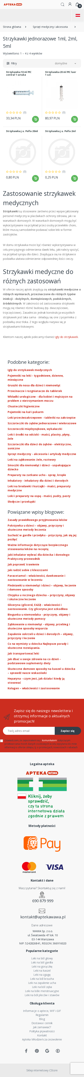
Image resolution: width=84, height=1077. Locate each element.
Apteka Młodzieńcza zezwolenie (42, 1039)
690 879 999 (42, 900)
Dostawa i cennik (42, 1023)
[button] (62, 4)
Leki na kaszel (42, 970)
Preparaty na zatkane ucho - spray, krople (37, 475)
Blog (42, 1019)
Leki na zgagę (41, 974)
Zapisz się (67, 731)
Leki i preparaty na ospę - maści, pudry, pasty (39, 496)
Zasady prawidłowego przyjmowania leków (37, 520)
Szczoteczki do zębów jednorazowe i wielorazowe (42, 423)
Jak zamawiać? (42, 1027)
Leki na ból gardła (42, 962)
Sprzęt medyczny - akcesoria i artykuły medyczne (42, 454)
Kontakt (42, 1035)
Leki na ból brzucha (42, 979)
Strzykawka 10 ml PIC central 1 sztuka (18, 73)
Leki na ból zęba (42, 987)
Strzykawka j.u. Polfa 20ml (22, 131)
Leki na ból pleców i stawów (42, 995)
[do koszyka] (35, 119)
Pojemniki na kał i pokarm (25, 412)
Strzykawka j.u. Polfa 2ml (60, 131)
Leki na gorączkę (42, 966)
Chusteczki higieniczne (24, 406)
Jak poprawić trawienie (23, 564)
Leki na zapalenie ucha (42, 983)
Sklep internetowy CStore (42, 1070)
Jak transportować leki (23, 653)
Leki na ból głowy (42, 958)
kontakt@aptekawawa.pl (42, 917)
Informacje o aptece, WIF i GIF (42, 1011)
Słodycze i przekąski (21, 501)
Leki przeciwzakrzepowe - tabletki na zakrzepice (42, 417)
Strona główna (12, 27)
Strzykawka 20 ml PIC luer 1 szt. (60, 73)
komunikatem (49, 740)
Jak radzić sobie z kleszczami (28, 570)
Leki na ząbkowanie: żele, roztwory (32, 459)
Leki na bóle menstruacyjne (42, 991)
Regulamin (42, 1015)
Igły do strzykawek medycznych (30, 370)
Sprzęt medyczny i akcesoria (50, 27)
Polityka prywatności (42, 1031)
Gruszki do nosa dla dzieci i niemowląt (34, 385)
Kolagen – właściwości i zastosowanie (34, 688)
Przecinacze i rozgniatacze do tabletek (35, 391)
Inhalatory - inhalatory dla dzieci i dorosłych (38, 480)
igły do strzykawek (66, 337)
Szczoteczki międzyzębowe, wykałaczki (35, 429)
